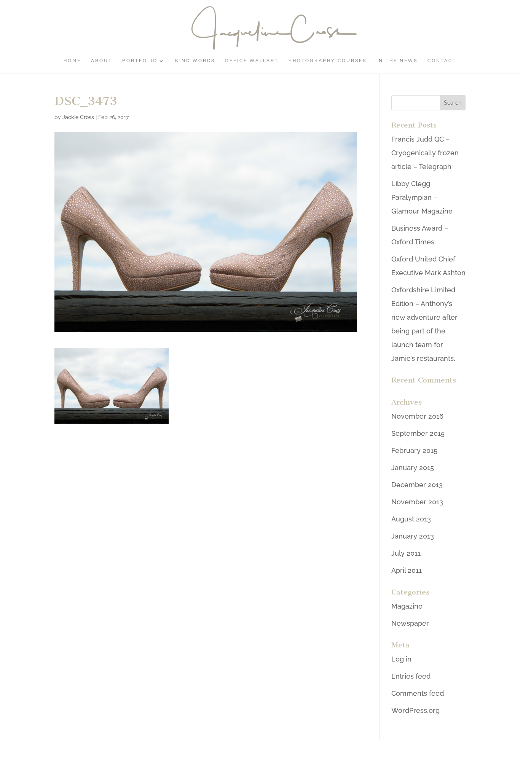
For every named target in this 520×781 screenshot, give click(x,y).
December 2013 (417, 485)
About (101, 60)
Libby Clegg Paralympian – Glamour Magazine (422, 197)
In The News (397, 60)
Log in (401, 659)
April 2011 (406, 570)
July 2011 (406, 553)
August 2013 (411, 519)
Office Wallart (252, 60)
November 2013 (417, 502)
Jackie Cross (78, 117)
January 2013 (412, 536)
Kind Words (195, 60)
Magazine (407, 606)
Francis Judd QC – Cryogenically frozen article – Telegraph (425, 153)
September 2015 (418, 433)
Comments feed (417, 693)
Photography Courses (328, 60)
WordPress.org (415, 710)
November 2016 (417, 416)
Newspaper (410, 623)
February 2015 (414, 450)
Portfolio (140, 60)
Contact (441, 60)
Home (72, 60)
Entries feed (411, 676)
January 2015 (412, 468)
